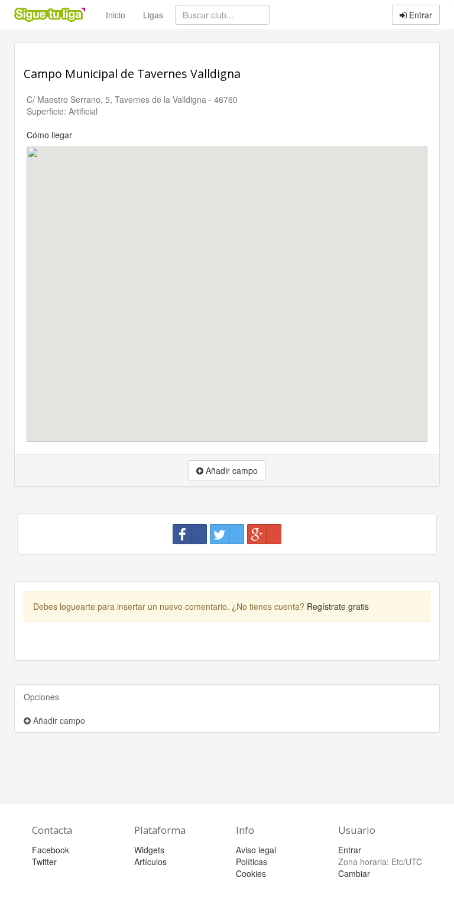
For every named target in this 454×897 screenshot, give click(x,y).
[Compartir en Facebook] (190, 534)
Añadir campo (58, 720)
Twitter (44, 861)
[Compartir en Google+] (264, 534)
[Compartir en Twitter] (227, 534)
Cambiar (354, 873)
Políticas (251, 861)
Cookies (251, 873)
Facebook (50, 850)
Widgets (149, 850)
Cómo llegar (49, 135)
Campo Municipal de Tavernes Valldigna (132, 74)
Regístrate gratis (338, 606)
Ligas (153, 15)
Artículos (150, 861)
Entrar (419, 15)
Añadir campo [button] (230, 470)
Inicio (115, 15)
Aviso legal (256, 850)
